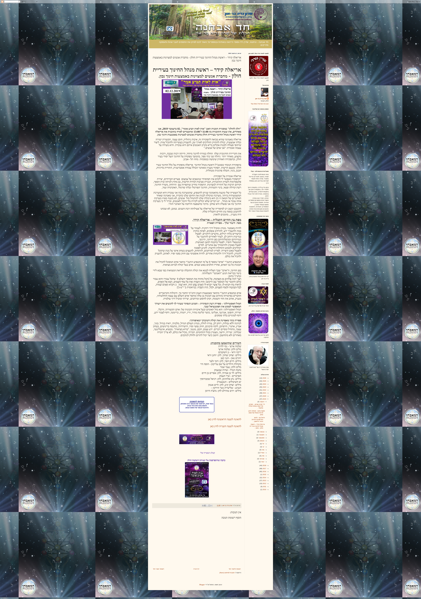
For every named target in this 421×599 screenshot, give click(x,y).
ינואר (262, 462)
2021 (264, 393)
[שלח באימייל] (211, 505)
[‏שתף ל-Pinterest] (203, 505)
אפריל (262, 453)
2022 (264, 390)
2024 (264, 384)
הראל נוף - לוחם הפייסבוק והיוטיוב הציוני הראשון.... (258, 419)
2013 (264, 480)
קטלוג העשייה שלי (207, 453)
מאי (262, 450)
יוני (263, 447)
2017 (264, 468)
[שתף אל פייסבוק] (205, 505)
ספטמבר (261, 438)
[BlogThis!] (209, 505)
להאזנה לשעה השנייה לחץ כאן (225, 426)
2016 (264, 471)
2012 (264, 483)
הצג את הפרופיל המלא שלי (260, 104)
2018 (264, 465)
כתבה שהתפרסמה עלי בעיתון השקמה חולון (206, 460)
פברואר (261, 459)
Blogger (202, 584)
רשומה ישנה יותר (158, 569)
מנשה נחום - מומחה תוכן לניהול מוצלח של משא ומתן (256, 412)
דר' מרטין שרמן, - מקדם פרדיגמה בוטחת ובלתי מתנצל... (256, 406)
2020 (264, 396)
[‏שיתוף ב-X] (207, 505)
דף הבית (196, 569)
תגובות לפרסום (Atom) (227, 573)
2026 (264, 378)
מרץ (262, 456)
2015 (264, 474)
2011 (264, 486)
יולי (263, 444)
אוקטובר (261, 435)
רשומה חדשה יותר (235, 569)
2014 (264, 477)
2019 (264, 399)
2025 (264, 381)
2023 (264, 387)
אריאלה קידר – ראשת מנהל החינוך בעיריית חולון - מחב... (257, 426)
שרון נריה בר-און (260, 99)
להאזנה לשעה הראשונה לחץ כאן (224, 419)
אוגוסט (261, 441)
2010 (264, 489)
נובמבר (261, 432)
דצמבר (261, 402)
